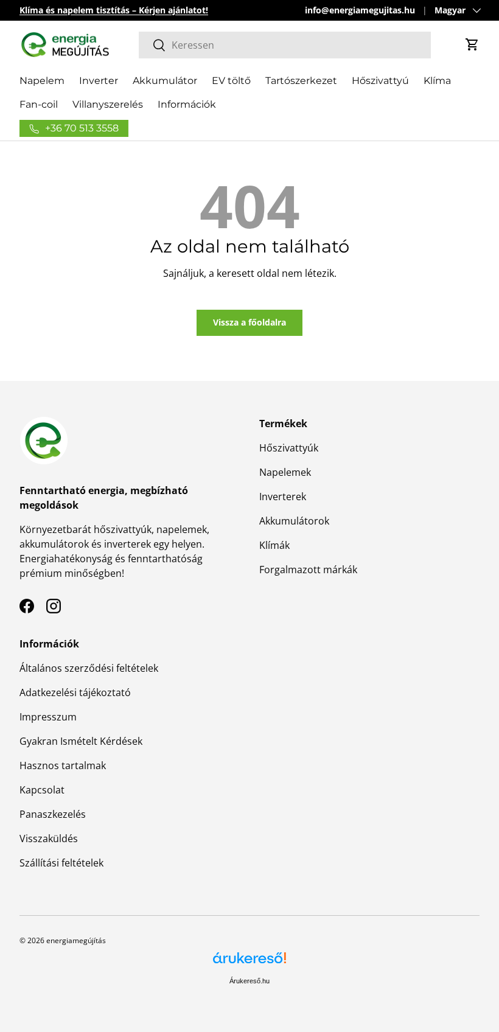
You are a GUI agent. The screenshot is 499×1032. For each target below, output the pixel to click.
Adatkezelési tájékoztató (75, 692)
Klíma (437, 80)
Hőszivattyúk (288, 448)
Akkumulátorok (294, 521)
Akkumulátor (165, 80)
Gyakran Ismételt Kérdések (80, 741)
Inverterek (282, 496)
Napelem (42, 80)
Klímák (274, 545)
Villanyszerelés (107, 104)
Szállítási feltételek (61, 863)
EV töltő (231, 80)
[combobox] (285, 45)
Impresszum (48, 716)
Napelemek (285, 472)
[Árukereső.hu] (249, 962)
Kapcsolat (42, 790)
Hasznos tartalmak (62, 765)
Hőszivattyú (380, 80)
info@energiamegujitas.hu (360, 10)
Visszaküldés (48, 838)
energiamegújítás (76, 940)
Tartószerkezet (301, 80)
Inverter (98, 80)
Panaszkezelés (52, 814)
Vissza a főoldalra (249, 322)
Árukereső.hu (249, 981)
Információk (187, 104)
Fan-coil (38, 104)
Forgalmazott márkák (308, 569)
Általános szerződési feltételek (88, 668)
